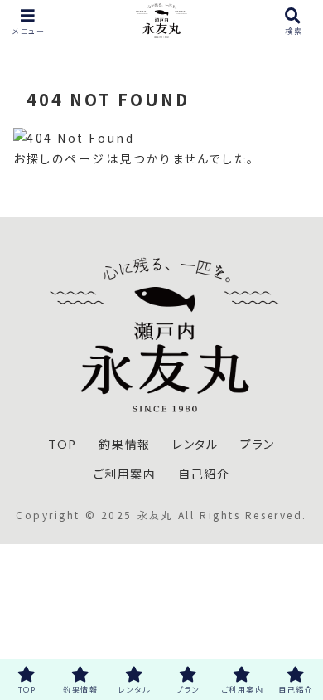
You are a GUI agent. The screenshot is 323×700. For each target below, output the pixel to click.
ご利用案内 (125, 474)
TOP (62, 444)
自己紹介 (203, 474)
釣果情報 (124, 444)
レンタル (195, 444)
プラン (257, 444)
